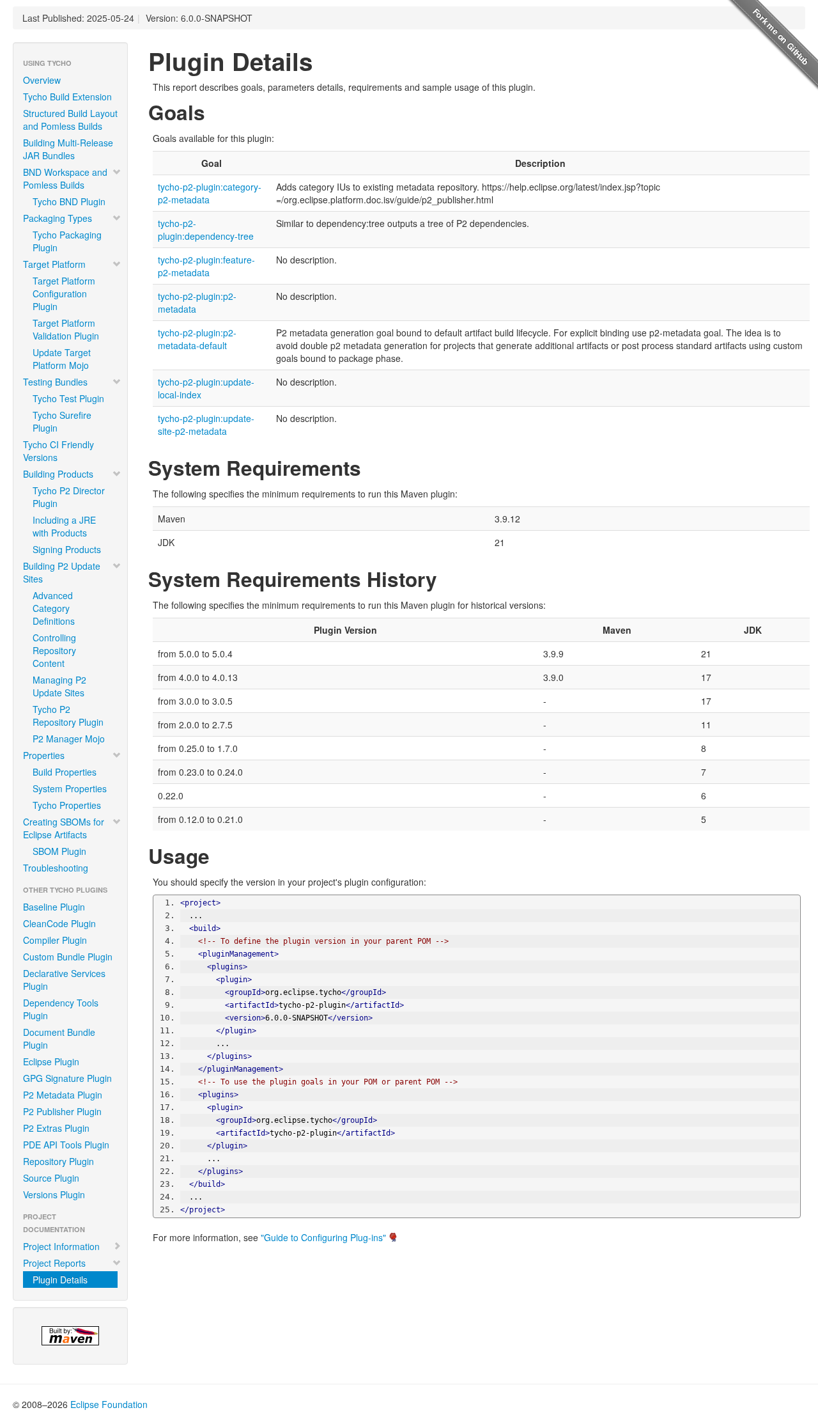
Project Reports (54, 1263)
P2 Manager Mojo (69, 738)
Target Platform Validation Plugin (66, 329)
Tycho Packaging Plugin (67, 241)
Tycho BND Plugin (69, 201)
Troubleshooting (55, 867)
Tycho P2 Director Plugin (69, 497)
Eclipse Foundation (109, 1404)
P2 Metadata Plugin (62, 1094)
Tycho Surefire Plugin (62, 421)
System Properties (70, 788)
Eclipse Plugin (51, 1061)
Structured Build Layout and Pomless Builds (70, 119)
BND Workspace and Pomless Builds (65, 178)
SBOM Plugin (59, 851)
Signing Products (67, 549)
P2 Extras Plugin (56, 1128)
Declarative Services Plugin (64, 979)
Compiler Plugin (55, 940)
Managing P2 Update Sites (59, 686)
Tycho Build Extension (67, 96)
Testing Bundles (55, 381)
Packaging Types (57, 218)
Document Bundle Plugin (59, 1038)
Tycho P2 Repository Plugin (68, 715)
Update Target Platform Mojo (62, 359)
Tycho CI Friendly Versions (58, 451)
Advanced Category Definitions (54, 608)
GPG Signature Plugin (67, 1078)
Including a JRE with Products (64, 526)
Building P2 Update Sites (61, 572)
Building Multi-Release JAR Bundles (68, 149)
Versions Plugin (54, 1194)
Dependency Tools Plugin (60, 1009)
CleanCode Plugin (59, 923)
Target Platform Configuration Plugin (64, 293)
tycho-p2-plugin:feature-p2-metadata (206, 266)
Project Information (61, 1246)
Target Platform (54, 264)
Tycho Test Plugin (68, 398)
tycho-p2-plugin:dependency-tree (206, 229)
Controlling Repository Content (54, 650)
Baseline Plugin (54, 906)
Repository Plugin (58, 1161)
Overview (42, 80)
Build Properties (64, 771)
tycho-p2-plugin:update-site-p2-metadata (206, 424)
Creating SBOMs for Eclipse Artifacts (63, 828)
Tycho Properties (67, 805)
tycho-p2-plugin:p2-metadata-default (197, 339)
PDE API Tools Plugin (66, 1144)
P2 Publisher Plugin (62, 1111)
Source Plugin (51, 1177)
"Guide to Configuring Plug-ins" (323, 1237)
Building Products (58, 473)
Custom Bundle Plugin (67, 956)
